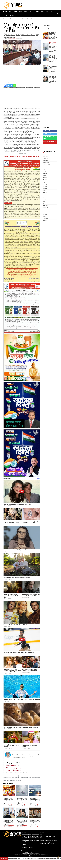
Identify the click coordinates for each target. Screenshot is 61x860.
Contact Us (15, 850)
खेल (47, 11)
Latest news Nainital (30, 776)
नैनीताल (44, 184)
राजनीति (44, 203)
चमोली (44, 173)
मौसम (10, 11)
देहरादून (53, 42)
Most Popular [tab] (47, 28)
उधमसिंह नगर (45, 164)
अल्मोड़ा (44, 156)
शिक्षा (43, 214)
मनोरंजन (5, 15)
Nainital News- (11, 777)
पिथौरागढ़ (44, 188)
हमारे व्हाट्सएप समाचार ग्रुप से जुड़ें (12, 765)
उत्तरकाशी (44, 158)
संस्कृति (42, 11)
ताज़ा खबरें (12, 15)
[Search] (57, 13)
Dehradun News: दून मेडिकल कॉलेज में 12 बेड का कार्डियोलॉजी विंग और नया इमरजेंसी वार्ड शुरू (9, 813)
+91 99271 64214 (48, 836)
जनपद (31, 11)
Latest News (9, 850)
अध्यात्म (44, 154)
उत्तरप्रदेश (44, 160)
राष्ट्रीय (37, 11)
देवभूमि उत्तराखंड (12, 780)
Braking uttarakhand (10, 776)
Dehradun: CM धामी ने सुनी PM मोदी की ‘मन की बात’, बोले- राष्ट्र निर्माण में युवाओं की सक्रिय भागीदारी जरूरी (9, 790)
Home (4, 850)
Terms (26, 850)
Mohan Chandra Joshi (13, 38)
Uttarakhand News (33, 779)
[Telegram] (11, 85)
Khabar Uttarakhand (22, 776)
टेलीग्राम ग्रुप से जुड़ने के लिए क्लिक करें (13, 770)
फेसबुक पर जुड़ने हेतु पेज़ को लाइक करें (13, 768)
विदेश (44, 212)
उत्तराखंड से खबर (6, 780)
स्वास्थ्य (44, 218)
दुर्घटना (20, 11)
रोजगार (25, 11)
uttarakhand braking (24, 777)
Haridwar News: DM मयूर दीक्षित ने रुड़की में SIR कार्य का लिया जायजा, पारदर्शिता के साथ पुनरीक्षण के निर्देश (35, 813)
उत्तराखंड (5, 11)
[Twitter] (8, 85)
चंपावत (44, 171)
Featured (16, 776)
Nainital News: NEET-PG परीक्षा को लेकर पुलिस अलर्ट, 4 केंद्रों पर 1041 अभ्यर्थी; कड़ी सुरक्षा (22, 813)
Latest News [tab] (46, 25)
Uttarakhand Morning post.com (23, 779)
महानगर (44, 197)
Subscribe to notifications (27, 847)
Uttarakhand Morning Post (31, 852)
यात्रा (43, 201)
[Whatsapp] (14, 85)
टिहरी (43, 177)
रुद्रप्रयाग (44, 207)
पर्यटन (52, 11)
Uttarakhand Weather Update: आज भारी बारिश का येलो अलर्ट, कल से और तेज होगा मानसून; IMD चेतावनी (22, 790)
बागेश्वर (44, 192)
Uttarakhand (17, 777)
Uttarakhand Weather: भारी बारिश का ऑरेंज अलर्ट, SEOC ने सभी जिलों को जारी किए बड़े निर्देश (35, 790)
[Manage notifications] (58, 857)
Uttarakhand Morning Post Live (11, 779)
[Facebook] (5, 85)
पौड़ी (43, 190)
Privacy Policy (22, 850)
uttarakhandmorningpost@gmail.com (48, 840)
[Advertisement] (22, 73)
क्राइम (15, 11)
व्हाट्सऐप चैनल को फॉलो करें (11, 767)
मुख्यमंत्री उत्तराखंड (18, 780)
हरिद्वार (44, 220)
